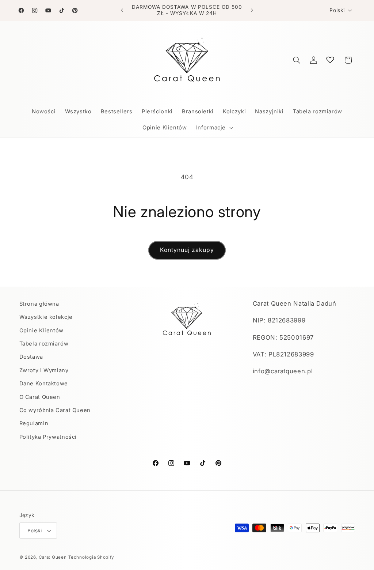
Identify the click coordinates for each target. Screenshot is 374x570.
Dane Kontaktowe (43, 383)
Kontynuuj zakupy (187, 249)
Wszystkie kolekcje (46, 317)
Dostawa (31, 357)
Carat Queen (52, 557)
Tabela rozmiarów (44, 343)
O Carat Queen (39, 397)
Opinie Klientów (41, 330)
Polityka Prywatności (48, 437)
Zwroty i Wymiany (44, 370)
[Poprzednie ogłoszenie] (122, 10)
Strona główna (39, 304)
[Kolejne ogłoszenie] (252, 10)
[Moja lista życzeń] (330, 60)
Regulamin (34, 423)
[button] (213, 128)
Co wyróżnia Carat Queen (55, 410)
